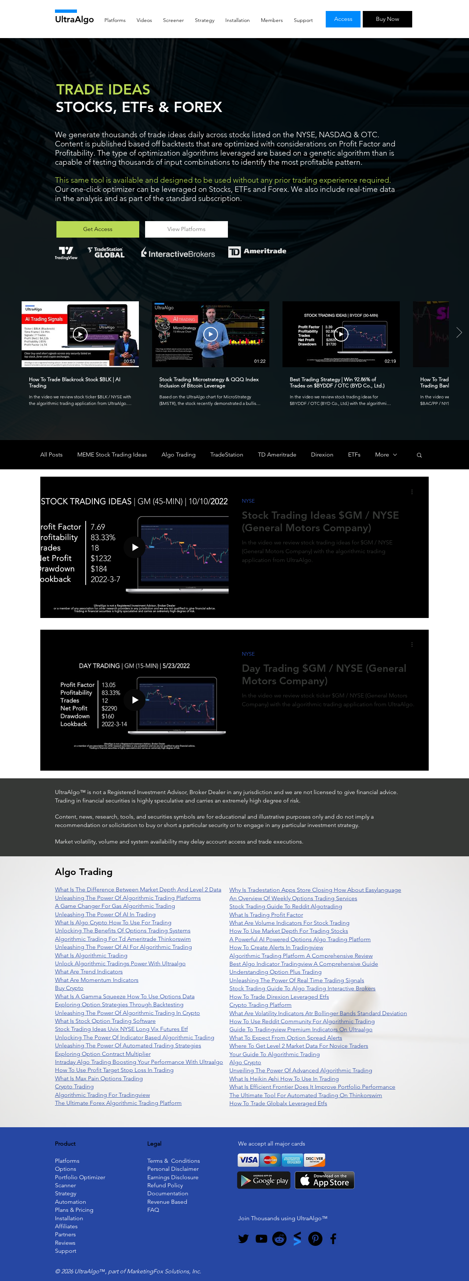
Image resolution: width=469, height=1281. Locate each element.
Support (65, 1250)
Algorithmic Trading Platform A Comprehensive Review (301, 955)
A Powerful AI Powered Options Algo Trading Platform (300, 939)
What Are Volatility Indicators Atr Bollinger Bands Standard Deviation (318, 1013)
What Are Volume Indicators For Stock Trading (289, 922)
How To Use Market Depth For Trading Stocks (288, 930)
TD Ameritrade (277, 454)
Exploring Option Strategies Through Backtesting (119, 1004)
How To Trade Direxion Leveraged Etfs (279, 996)
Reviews (65, 1242)
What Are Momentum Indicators (97, 979)
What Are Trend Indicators (89, 971)
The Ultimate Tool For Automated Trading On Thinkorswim (305, 1095)
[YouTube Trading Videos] (261, 1239)
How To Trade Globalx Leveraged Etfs (278, 1103)
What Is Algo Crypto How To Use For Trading (113, 922)
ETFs (354, 454)
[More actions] (414, 491)
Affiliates (66, 1226)
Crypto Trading (74, 1086)
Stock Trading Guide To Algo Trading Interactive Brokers (302, 988)
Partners (65, 1234)
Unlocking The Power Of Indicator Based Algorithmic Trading (134, 1037)
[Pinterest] (315, 1239)
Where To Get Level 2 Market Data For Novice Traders (298, 1045)
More (382, 454)
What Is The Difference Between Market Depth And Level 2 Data (138, 889)
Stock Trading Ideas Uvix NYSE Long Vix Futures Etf (121, 1028)
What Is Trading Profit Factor (266, 914)
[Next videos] (459, 333)
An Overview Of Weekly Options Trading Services (293, 898)
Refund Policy (165, 1185)
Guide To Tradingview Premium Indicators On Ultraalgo (301, 1029)
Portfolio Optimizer (80, 1177)
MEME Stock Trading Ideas (112, 454)
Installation (69, 1218)
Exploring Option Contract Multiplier (103, 1053)
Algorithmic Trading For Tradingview (102, 1094)
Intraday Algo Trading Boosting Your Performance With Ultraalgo (139, 1061)
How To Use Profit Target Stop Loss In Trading (114, 1069)
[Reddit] (279, 1239)
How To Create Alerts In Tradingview (276, 947)
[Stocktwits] (297, 1239)
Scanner (65, 1185)
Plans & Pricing (74, 1209)
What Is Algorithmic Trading (91, 955)
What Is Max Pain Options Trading (99, 1078)
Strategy (65, 1193)
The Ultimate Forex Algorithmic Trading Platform (118, 1102)
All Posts (51, 454)
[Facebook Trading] (333, 1239)
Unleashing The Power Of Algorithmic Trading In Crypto (127, 1012)
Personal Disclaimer (173, 1168)
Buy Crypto (69, 987)
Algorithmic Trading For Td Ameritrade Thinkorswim (123, 938)
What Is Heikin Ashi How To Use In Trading (284, 1078)
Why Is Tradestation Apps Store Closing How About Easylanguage (315, 889)
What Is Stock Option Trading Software (105, 1020)
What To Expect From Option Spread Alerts (285, 1037)
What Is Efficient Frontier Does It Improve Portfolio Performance (312, 1086)
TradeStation (226, 454)
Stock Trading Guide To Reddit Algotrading (285, 906)
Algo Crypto (245, 1062)
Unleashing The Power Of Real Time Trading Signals (296, 980)
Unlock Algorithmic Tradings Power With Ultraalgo (120, 963)
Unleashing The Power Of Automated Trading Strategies (128, 1045)
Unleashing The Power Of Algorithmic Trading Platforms (128, 897)
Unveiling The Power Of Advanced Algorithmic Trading (300, 1070)
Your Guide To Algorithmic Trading (274, 1054)
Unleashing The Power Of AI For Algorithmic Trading (123, 946)
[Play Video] (80, 334)
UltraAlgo (74, 19)
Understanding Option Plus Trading (275, 971)
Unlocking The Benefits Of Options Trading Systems (123, 930)
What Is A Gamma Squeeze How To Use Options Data (125, 996)
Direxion (322, 454)
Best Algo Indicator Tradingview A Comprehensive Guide (303, 963)
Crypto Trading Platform (260, 1004)
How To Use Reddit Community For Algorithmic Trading (302, 1021)
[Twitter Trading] (243, 1239)
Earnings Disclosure (173, 1177)
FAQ (153, 1209)
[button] (419, 455)
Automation (70, 1201)
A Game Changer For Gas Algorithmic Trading (115, 905)
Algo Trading (179, 454)
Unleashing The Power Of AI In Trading (105, 914)
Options (65, 1168)
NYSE (248, 501)
